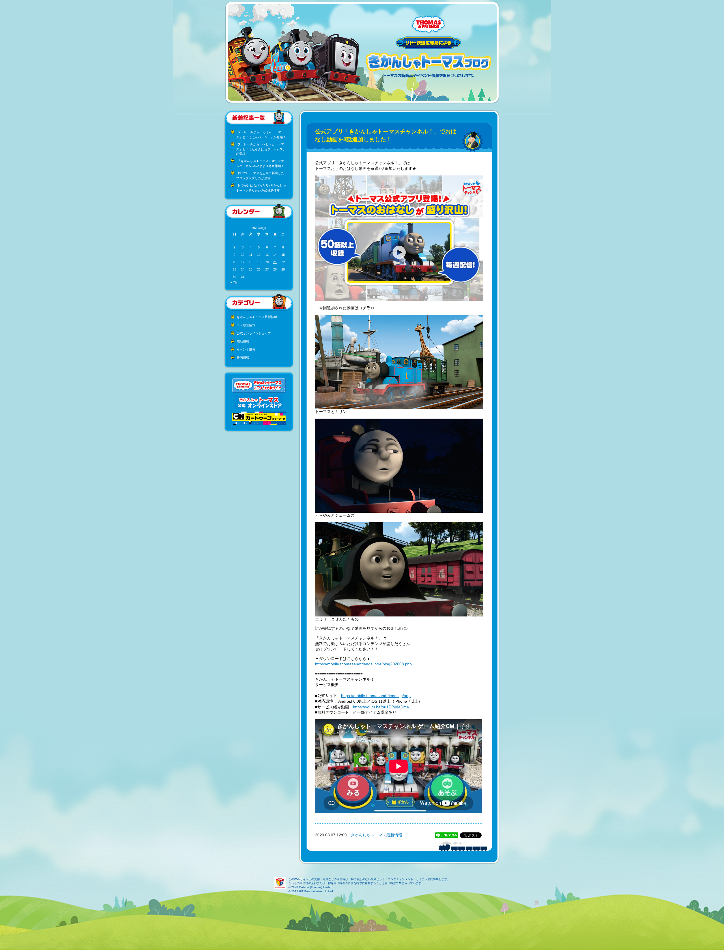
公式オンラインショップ (254, 333)
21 (275, 262)
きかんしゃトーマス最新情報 (257, 317)
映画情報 (243, 357)
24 (242, 269)
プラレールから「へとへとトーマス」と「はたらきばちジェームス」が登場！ (261, 148)
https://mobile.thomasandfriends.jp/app (376, 695)
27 (267, 269)
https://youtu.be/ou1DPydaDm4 (381, 707)
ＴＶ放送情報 (246, 325)
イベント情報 (246, 349)
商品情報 (243, 341)
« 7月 (234, 282)
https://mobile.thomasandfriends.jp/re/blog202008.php (363, 664)
